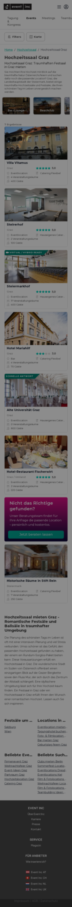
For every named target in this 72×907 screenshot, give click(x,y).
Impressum (21, 901)
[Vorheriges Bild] (10, 143)
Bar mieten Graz (48, 740)
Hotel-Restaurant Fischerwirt (30, 471)
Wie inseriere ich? (36, 861)
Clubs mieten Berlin (50, 761)
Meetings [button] (48, 18)
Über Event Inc (36, 814)
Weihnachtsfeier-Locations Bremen (52, 783)
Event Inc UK (38, 889)
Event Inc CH (39, 877)
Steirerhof (15, 224)
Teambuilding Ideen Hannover (52, 792)
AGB (35, 901)
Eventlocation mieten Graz (52, 727)
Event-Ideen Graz (15, 770)
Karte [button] (38, 36)
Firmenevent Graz (16, 761)
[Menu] (58, 7)
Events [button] (31, 18)
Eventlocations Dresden (52, 770)
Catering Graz (13, 783)
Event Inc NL (38, 883)
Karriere (36, 819)
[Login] (66, 7)
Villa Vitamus (17, 163)
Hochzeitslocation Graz (19, 779)
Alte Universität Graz (23, 410)
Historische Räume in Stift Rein (31, 580)
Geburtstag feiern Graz (52, 744)
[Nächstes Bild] (61, 143)
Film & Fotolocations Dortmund (52, 779)
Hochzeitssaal (26, 49)
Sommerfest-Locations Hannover (52, 766)
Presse (36, 824)
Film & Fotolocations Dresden (52, 788)
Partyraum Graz (14, 774)
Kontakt (36, 829)
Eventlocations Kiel (49, 774)
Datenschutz (49, 901)
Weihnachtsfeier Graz (18, 766)
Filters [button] (16, 36)
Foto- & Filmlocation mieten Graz (52, 736)
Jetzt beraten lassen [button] (36, 534)
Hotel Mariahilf (18, 348)
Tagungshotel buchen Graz (52, 731)
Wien (7, 731)
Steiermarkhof (18, 286)
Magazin (36, 845)
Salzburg (10, 727)
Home (8, 49)
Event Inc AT (38, 872)
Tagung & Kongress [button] (13, 21)
